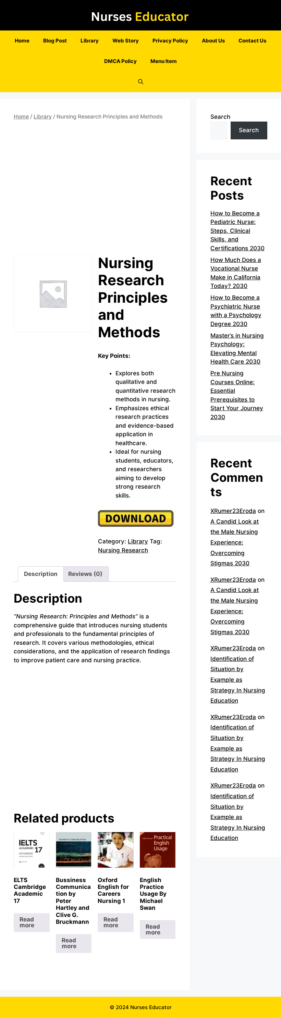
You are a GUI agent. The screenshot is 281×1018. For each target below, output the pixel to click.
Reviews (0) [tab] (85, 573)
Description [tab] (41, 573)
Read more (27, 922)
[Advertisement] (95, 189)
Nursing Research (123, 550)
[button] (140, 82)
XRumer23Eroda (233, 510)
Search (220, 116)
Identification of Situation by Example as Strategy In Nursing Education (237, 679)
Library (90, 40)
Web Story (125, 40)
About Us (213, 40)
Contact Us (252, 40)
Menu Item (163, 61)
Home (22, 40)
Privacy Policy (170, 40)
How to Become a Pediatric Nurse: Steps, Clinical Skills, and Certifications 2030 (237, 231)
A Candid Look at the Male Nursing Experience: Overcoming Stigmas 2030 (234, 542)
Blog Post (55, 40)
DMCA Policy (120, 61)
